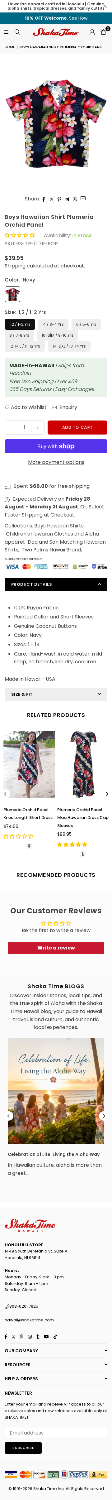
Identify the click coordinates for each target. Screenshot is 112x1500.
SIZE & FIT (22, 694)
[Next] (106, 794)
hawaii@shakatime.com (29, 1320)
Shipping (15, 265)
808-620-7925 (23, 1306)
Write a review (56, 947)
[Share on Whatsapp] (75, 199)
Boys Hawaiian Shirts (59, 525)
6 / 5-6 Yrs (86, 324)
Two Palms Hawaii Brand (51, 549)
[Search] (17, 31)
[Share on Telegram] (67, 199)
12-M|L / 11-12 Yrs (24, 346)
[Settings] (92, 31)
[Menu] (6, 31)
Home (10, 47)
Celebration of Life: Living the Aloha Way (54, 1154)
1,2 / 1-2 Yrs (19, 324)
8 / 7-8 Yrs (19, 335)
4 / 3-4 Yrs (53, 324)
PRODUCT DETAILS (31, 584)
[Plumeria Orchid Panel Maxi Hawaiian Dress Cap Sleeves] (83, 764)
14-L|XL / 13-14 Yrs (69, 346)
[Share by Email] (83, 198)
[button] (103, 31)
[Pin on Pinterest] (59, 199)
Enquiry (67, 407)
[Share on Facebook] (44, 199)
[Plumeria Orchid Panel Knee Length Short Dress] (29, 764)
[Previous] (5, 794)
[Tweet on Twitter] (51, 199)
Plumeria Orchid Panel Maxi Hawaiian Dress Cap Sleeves (83, 818)
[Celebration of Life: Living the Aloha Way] (56, 1091)
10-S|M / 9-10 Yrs (57, 335)
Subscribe (23, 1447)
